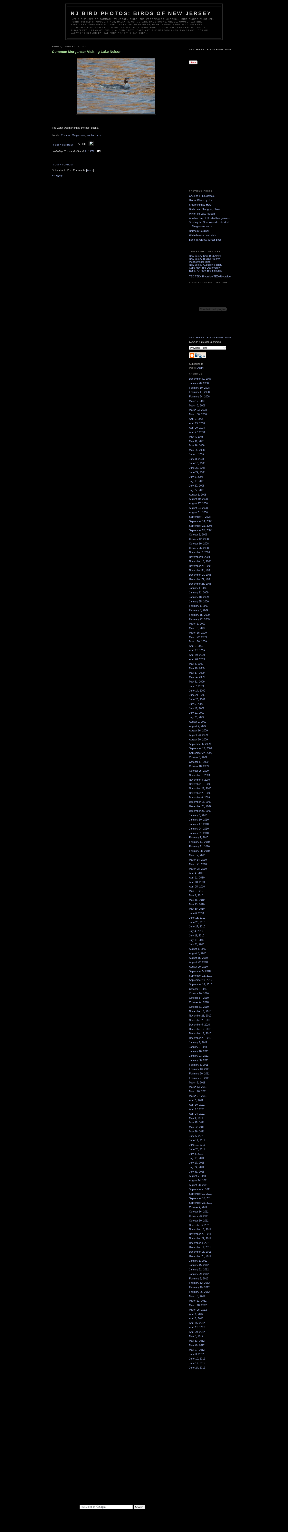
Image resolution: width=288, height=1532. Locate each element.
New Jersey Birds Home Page (210, 49)
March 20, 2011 (197, 1091)
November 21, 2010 (200, 1015)
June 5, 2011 (196, 1136)
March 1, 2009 (197, 623)
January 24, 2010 (199, 828)
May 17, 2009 (197, 672)
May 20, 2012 (197, 1345)
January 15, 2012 (199, 1265)
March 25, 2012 (198, 1309)
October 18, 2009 (199, 766)
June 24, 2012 (197, 1367)
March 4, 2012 (197, 1296)
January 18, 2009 (199, 597)
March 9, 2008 (197, 405)
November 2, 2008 (199, 552)
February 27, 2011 (199, 1078)
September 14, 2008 (200, 521)
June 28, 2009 (197, 699)
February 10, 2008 (199, 387)
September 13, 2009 (200, 748)
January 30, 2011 (198, 1060)
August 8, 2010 (197, 953)
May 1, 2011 (196, 1118)
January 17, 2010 (199, 824)
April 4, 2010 (196, 873)
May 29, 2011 (196, 1131)
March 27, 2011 (197, 1095)
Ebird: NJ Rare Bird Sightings (205, 270)
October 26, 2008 (199, 548)
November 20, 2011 (200, 1233)
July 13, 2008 (196, 481)
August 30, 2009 (198, 739)
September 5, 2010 (200, 971)
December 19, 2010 (200, 1033)
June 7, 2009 (196, 686)
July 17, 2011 (196, 1162)
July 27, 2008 (196, 490)
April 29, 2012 (197, 1332)
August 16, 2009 (198, 730)
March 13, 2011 (197, 1086)
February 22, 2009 (199, 619)
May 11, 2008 (196, 441)
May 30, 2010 (197, 908)
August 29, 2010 (198, 966)
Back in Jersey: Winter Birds (205, 239)
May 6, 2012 (196, 1336)
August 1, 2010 (197, 948)
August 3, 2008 (197, 494)
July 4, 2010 (196, 931)
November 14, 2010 (200, 1011)
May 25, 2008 (197, 450)
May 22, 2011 (196, 1127)
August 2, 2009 (197, 721)
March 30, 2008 (198, 414)
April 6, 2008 (196, 418)
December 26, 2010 (200, 1037)
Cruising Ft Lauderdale (202, 195)
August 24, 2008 (198, 507)
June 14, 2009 (197, 690)
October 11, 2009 (198, 761)
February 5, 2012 (198, 1278)
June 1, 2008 (196, 454)
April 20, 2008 (197, 427)
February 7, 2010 (198, 837)
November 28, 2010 (200, 1020)
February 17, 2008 (199, 392)
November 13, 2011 (200, 1229)
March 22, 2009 (198, 637)
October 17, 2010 (199, 997)
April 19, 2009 (197, 655)
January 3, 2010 (198, 815)
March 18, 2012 (198, 1305)
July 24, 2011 (196, 1167)
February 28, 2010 (199, 851)
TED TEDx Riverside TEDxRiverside (210, 276)
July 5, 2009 (196, 703)
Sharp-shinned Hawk (200, 204)
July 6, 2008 (196, 476)
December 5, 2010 (199, 1024)
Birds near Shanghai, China (204, 209)
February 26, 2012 (199, 1291)
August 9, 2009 (197, 726)
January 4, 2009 (198, 588)
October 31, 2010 (199, 1006)
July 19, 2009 (196, 712)
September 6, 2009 (200, 744)
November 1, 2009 (199, 775)
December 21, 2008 (200, 579)
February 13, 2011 (199, 1069)
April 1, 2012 (196, 1314)
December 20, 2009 (200, 806)
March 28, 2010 (198, 868)
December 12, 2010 (200, 1029)
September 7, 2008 (200, 516)
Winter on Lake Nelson (202, 213)
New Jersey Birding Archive (204, 258)
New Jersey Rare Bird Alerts (205, 256)
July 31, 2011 (196, 1171)
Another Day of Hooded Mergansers (209, 218)
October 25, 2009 (199, 770)
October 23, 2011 (198, 1216)
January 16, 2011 (198, 1051)
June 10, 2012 (197, 1358)
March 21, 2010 (198, 864)
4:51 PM (90, 151)
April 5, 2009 (196, 646)
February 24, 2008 (199, 396)
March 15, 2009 (198, 632)
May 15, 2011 (196, 1122)
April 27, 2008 (197, 432)
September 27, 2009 (200, 752)
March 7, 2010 (197, 855)
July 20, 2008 (196, 485)
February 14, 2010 (199, 841)
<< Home (57, 175)
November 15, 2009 (200, 784)
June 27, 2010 (197, 926)
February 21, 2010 (199, 846)
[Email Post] (98, 151)
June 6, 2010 (196, 913)
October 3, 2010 (198, 989)
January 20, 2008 (199, 383)
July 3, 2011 (196, 1153)
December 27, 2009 (200, 810)
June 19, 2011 (197, 1144)
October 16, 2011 (198, 1211)
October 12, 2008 (199, 539)
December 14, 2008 (200, 574)
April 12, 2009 (197, 650)
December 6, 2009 (199, 797)
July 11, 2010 (196, 935)
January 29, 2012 (199, 1274)
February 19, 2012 (199, 1287)
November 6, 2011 (199, 1225)
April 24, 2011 (197, 1113)
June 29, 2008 (197, 472)
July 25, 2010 (196, 944)
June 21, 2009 (197, 694)
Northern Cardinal (199, 230)
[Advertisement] (204, 127)
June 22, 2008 (197, 467)
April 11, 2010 (197, 877)
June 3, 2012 (196, 1354)
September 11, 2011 (200, 1193)
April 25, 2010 (197, 886)
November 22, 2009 (200, 788)
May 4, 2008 (196, 436)
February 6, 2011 (198, 1064)
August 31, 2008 (198, 512)
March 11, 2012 (197, 1300)
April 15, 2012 (197, 1323)
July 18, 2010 (196, 940)
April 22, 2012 (197, 1327)
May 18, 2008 (197, 445)
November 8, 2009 (199, 779)
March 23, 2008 (198, 409)
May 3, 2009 (196, 663)
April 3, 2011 (196, 1100)
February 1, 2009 (198, 605)
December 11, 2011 (200, 1247)
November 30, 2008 (200, 570)
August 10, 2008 (198, 498)
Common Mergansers (73, 135)
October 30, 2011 (198, 1220)
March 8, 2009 (197, 628)
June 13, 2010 (197, 917)
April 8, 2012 (196, 1318)
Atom (90, 170)
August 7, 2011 (197, 1176)
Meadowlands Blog (199, 261)
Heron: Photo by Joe (200, 200)
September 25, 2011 (200, 1202)
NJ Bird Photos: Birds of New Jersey (141, 13)
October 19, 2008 (199, 543)
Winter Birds (94, 135)
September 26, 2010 (200, 984)
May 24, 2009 (197, 677)
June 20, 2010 (197, 922)
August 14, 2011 (198, 1180)
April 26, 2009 (197, 659)
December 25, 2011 (200, 1256)
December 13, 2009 (200, 801)
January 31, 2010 (199, 833)
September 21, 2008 (200, 525)
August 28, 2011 (198, 1185)
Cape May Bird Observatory (205, 267)
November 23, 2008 (200, 565)
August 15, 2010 (198, 957)
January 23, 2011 (198, 1055)
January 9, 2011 (198, 1046)
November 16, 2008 (200, 561)
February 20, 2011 (199, 1073)
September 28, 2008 (200, 530)
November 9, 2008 (199, 556)
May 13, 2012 (197, 1340)
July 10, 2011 (196, 1158)
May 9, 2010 (196, 895)
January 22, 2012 (199, 1269)
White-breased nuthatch (202, 235)
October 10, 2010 (199, 993)
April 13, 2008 (197, 423)
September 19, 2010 (200, 980)
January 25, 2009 (199, 601)
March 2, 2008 (197, 401)
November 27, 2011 (200, 1238)
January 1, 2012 (198, 1260)
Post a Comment (63, 145)
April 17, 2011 (197, 1109)
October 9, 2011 (198, 1207)
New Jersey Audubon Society (205, 264)
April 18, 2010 (197, 882)
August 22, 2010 (198, 962)
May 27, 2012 (197, 1349)
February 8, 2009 (198, 610)
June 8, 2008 (196, 459)
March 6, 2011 (197, 1082)
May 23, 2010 (197, 904)
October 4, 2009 (198, 757)
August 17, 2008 (198, 503)
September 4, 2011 (199, 1189)
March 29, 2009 (198, 641)
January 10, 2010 (199, 819)
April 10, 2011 (197, 1104)
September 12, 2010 (200, 975)
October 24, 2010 (199, 1002)
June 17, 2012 (197, 1363)
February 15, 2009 (199, 614)
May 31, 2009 (197, 681)
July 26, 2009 (196, 717)
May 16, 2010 (197, 899)
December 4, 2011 (199, 1242)
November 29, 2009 (200, 793)
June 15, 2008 (197, 463)
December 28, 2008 (200, 583)
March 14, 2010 (198, 859)
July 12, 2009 (196, 708)
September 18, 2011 (200, 1198)
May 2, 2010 (196, 890)
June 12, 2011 (197, 1140)
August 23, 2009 (198, 735)
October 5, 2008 (198, 534)
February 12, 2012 (199, 1282)
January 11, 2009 (198, 592)
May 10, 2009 (197, 668)
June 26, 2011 (197, 1149)
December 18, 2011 (200, 1251)
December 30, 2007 (200, 378)
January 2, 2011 (198, 1042)
